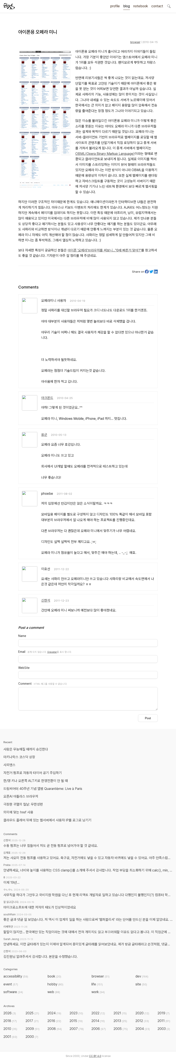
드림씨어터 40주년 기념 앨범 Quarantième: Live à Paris (42, 789)
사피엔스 (9, 765)
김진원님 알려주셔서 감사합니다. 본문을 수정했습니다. (40, 957)
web (53, 992)
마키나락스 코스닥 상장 (19, 757)
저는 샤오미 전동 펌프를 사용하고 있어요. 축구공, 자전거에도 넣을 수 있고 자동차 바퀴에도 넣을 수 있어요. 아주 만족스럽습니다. (88, 858)
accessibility (15, 976)
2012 (142, 1021)
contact (157, 6)
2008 (54, 1029)
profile (115, 6)
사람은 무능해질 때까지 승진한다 (25, 749)
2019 (164, 1013)
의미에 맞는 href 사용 (18, 812)
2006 (98, 1029)
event (10, 984)
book (54, 976)
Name (22, 636)
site (141, 984)
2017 (32, 1021)
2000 (32, 1037)
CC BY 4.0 (95, 1056)
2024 (54, 1013)
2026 (9, 1013)
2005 (121, 1029)
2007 (77, 1029)
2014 (98, 1021)
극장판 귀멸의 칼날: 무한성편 (23, 804)
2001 (10, 1037)
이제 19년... (11, 882)
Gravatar (52, 651)
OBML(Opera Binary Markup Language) (105, 154)
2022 (98, 1013)
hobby (55, 984)
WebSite (24, 667)
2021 (120, 1013)
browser (135, 42)
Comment (25, 683)
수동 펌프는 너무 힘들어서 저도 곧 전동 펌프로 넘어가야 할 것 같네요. (50, 846)
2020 (142, 1013)
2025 (32, 1013)
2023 (76, 1013)
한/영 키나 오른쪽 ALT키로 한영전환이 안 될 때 (36, 781)
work (98, 992)
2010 (10, 1029)
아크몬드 (47, 398)
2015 (76, 1021)
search (169, 6)
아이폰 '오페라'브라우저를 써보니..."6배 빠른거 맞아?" (104, 250)
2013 (120, 1021)
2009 (32, 1029)
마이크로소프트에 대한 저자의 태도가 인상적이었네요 (39, 907)
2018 (10, 1021)
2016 (54, 1021)
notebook (140, 6)
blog (126, 6)
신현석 (45, 600)
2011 (164, 1021)
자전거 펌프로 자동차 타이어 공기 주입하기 (32, 773)
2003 (164, 1029)
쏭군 (44, 435)
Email (21, 651)
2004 (142, 1029)
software (13, 992)
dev (141, 976)
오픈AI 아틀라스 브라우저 (20, 796)
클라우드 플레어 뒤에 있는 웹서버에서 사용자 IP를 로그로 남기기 (47, 820)
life (97, 984)
